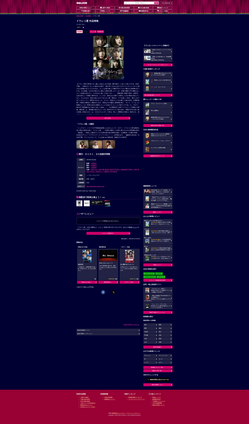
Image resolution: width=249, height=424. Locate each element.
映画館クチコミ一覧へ (157, 367)
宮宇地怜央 (113, 171)
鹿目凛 (107, 169)
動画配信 (99, 31)
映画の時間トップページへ (84, 333)
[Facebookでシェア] (103, 292)
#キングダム (160, 277)
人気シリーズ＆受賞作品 (87, 403)
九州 (145, 342)
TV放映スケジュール (158, 401)
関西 (145, 328)
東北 (160, 331)
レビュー (92, 31)
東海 (160, 328)
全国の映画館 (108, 397)
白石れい (93, 171)
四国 (160, 338)
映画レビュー (157, 265)
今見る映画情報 (157, 403)
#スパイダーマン (148, 273)
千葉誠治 (94, 163)
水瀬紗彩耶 (124, 169)
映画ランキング (163, 7)
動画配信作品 (144, 11)
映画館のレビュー (109, 399)
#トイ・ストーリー (149, 277)
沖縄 (160, 342)
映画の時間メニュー (86, 7)
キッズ (161, 359)
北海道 (146, 331)
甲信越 (146, 335)
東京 (145, 324)
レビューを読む (163, 11)
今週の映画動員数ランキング (152, 95)
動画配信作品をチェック (157, 156)
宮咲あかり (99, 171)
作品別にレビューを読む (87, 407)
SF (145, 359)
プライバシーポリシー (133, 413)
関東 (160, 324)
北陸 (160, 335)
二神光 (135, 169)
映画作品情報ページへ (83, 330)
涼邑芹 (111, 169)
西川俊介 (117, 169)
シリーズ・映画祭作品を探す (157, 280)
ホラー (79, 27)
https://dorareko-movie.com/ (95, 186)
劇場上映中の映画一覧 (157, 125)
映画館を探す (86, 11)
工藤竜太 (106, 171)
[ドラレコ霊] (79, 203)
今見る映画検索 (165, 3)
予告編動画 (125, 11)
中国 (145, 338)
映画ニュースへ (157, 212)
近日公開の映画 (144, 7)
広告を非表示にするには (131, 324)
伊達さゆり (94, 169)
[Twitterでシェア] (114, 292)
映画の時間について (157, 384)
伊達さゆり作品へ (86, 282)
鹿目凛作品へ (108, 282)
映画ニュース (106, 11)
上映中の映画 (106, 7)
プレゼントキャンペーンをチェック (157, 65)
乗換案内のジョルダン (118, 413)
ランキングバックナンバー (136, 399)
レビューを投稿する (108, 233)
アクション (147, 355)
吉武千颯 (101, 169)
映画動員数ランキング (135, 397)
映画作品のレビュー (86, 405)
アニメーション (163, 355)
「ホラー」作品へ (129, 282)
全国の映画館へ (157, 347)
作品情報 (88, 16)
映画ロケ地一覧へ (157, 370)
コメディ (146, 362)
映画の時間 (79, 16)
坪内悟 (130, 169)
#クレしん (158, 273)
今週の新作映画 (125, 7)
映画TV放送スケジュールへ (157, 312)
